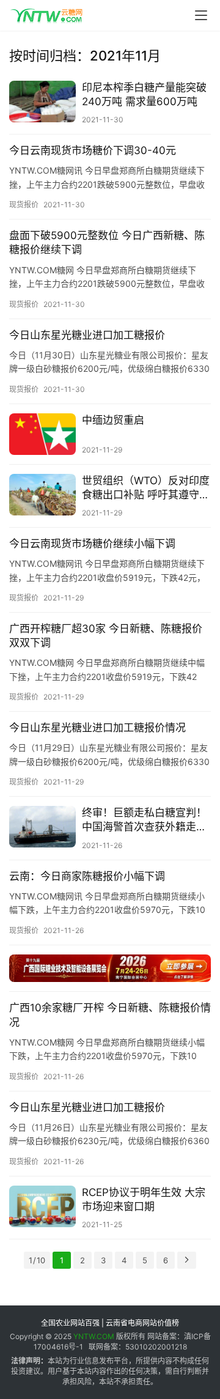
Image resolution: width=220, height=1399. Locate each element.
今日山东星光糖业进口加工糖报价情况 (97, 728)
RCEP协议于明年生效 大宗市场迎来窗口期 (143, 1199)
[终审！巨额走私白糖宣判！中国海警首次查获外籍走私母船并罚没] (42, 826)
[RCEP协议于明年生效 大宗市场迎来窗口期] (42, 1206)
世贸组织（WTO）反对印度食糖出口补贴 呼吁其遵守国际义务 (146, 488)
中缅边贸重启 (113, 420)
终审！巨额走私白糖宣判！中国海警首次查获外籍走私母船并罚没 (144, 820)
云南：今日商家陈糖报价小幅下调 (87, 876)
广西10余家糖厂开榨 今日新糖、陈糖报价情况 (110, 1015)
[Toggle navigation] (201, 15)
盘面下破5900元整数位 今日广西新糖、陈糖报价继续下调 (107, 242)
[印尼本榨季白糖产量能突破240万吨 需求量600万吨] (42, 101)
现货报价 (23, 204)
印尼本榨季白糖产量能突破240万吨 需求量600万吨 (144, 94)
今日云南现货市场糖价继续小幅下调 (92, 543)
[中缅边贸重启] (42, 434)
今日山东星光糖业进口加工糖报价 (87, 335)
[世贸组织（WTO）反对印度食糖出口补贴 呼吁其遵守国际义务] (42, 494)
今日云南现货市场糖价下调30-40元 (92, 150)
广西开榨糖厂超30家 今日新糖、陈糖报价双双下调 (105, 635)
